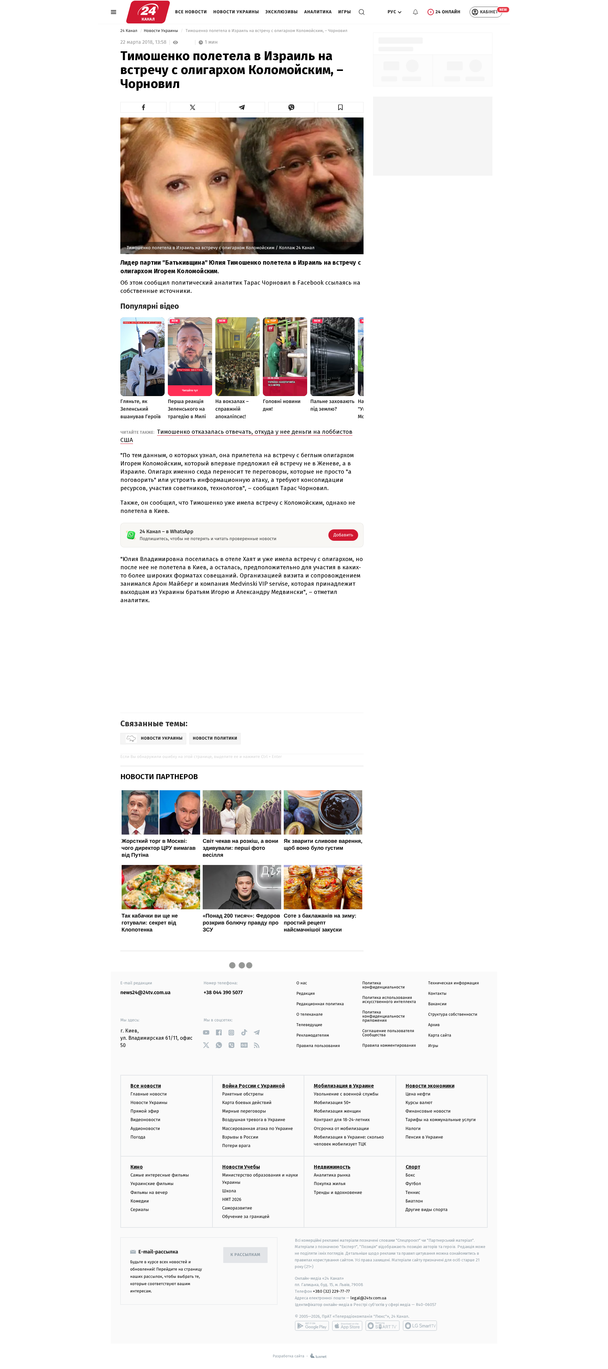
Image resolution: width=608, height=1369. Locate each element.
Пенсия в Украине (424, 1137)
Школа (229, 1191)
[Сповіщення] (415, 12)
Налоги (413, 1128)
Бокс (410, 1175)
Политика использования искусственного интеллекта (389, 1000)
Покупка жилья (329, 1183)
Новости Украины (236, 12)
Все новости (191, 12)
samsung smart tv (420, 1325)
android (312, 1325)
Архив (434, 1025)
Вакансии (437, 1004)
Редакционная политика (320, 1004)
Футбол (413, 1183)
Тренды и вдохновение (338, 1192)
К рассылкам (245, 1254)
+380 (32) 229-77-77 (331, 1291)
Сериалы (139, 1209)
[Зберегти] (341, 107)
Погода (137, 1137)
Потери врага (236, 1145)
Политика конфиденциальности (383, 985)
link (206, 1032)
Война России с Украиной (253, 1086)
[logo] (148, 12)
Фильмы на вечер (149, 1192)
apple (347, 1325)
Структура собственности (452, 1015)
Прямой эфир (144, 1111)
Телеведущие (309, 1025)
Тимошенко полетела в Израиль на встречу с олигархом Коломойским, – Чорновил (267, 31)
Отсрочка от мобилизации (341, 1128)
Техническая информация (453, 983)
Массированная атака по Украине (257, 1128)
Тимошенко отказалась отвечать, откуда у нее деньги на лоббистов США (236, 436)
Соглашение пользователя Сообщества (388, 1033)
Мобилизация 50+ (332, 1102)
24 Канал (129, 31)
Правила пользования (318, 1046)
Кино (136, 1167)
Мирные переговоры (244, 1111)
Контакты (437, 994)
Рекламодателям (312, 1035)
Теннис (413, 1192)
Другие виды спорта (427, 1209)
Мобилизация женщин (337, 1111)
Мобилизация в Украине (344, 1086)
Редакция (305, 994)
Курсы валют (419, 1102)
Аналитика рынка (332, 1175)
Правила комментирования (389, 1046)
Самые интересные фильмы (159, 1175)
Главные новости (148, 1094)
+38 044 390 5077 (223, 993)
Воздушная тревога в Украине (253, 1119)
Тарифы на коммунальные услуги (441, 1119)
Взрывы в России (240, 1137)
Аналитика (318, 12)
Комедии (139, 1201)
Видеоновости (145, 1119)
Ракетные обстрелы (242, 1094)
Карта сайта (439, 1035)
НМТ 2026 (232, 1199)
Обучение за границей (245, 1216)
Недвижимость (332, 1167)
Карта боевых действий (247, 1102)
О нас (301, 983)
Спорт (413, 1167)
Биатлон (414, 1201)
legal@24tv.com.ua (368, 1298)
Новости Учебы (241, 1167)
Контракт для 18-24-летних (342, 1119)
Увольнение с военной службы (346, 1094)
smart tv (382, 1325)
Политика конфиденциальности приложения (383, 1016)
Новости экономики (430, 1086)
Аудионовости (145, 1128)
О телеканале (309, 1015)
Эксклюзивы (281, 12)
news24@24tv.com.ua (145, 993)
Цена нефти (418, 1094)
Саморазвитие (237, 1208)
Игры (344, 12)
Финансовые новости (428, 1111)
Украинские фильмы (152, 1183)
